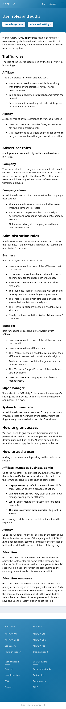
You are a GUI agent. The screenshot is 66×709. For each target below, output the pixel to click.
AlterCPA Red (39, 645)
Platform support (13, 651)
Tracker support (40, 651)
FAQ (7, 681)
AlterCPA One (39, 639)
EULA (35, 687)
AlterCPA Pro (11, 633)
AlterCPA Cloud (12, 639)
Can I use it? (10, 645)
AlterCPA (8, 4)
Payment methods (42, 669)
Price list (9, 669)
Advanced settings (40, 24)
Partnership (38, 675)
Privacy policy (39, 681)
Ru (43, 4)
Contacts (9, 687)
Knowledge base (14, 24)
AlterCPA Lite (39, 633)
